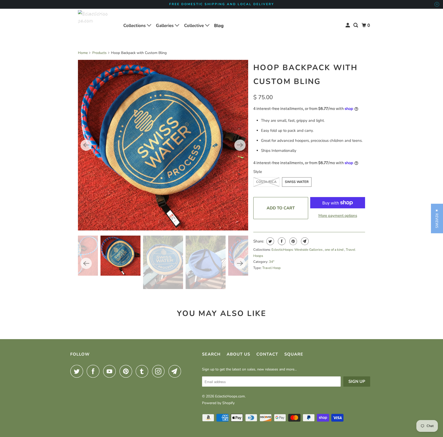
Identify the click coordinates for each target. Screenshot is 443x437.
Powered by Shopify (218, 403)
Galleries (165, 26)
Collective (194, 26)
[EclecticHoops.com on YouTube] (110, 371)
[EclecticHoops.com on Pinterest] (127, 371)
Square (293, 354)
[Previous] (86, 145)
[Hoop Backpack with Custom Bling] (163, 145)
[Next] (240, 145)
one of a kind (334, 249)
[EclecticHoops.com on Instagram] (159, 371)
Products (99, 52)
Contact (267, 354)
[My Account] (348, 25)
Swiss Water (297, 182)
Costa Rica (266, 182)
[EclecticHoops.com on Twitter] (78, 371)
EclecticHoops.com (230, 396)
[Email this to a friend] (304, 241)
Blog (219, 26)
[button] (437, 218)
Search (211, 354)
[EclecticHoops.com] (93, 25)
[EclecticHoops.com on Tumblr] (143, 371)
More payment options (337, 215)
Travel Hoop (271, 268)
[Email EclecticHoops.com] (176, 371)
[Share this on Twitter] (269, 241)
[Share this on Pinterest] (292, 241)
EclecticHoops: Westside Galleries (297, 249)
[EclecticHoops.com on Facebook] (94, 371)
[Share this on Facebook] (281, 241)
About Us (238, 354)
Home (83, 52)
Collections (135, 26)
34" (271, 261)
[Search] (356, 25)
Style (257, 171)
